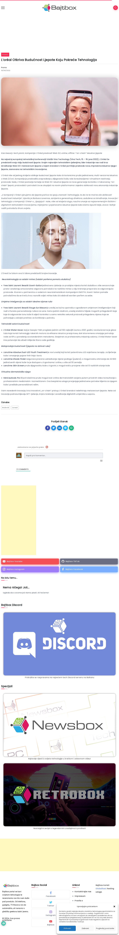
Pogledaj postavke (105, 928)
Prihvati (67, 928)
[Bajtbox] (59, 7)
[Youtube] (30, 561)
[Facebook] (89, 569)
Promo (5, 55)
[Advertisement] (59, 33)
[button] (114, 906)
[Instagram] (30, 569)
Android (5, 408)
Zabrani (85, 928)
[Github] (89, 561)
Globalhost (101, 888)
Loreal (15, 408)
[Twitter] (51, 904)
